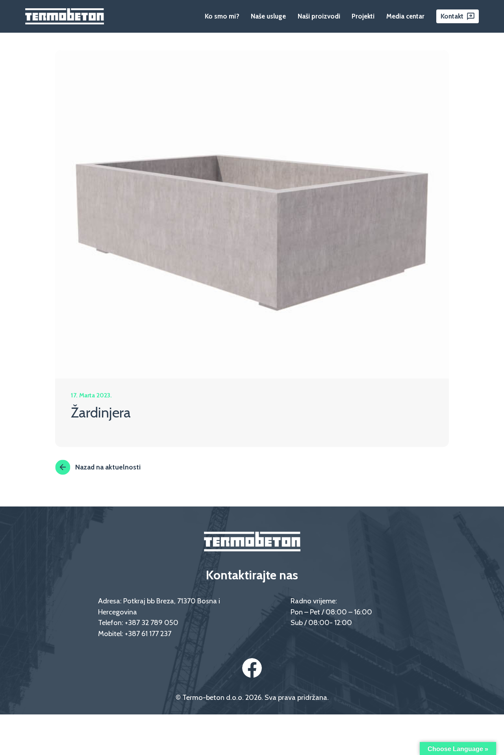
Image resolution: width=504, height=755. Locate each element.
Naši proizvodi (319, 16)
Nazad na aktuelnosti (108, 467)
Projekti (363, 16)
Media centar (405, 16)
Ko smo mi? (222, 16)
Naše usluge (268, 16)
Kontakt (452, 16)
